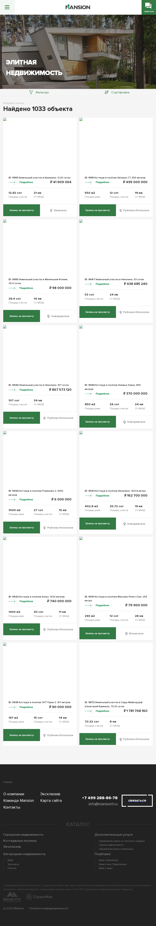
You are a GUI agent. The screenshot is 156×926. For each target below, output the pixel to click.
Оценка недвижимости (111, 845)
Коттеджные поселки (20, 841)
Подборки (102, 854)
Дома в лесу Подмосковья (113, 864)
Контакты (11, 807)
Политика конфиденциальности (48, 908)
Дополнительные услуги (114, 835)
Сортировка (120, 92)
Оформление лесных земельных (116, 849)
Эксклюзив (50, 794)
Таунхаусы (13, 864)
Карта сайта (51, 800)
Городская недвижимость (23, 835)
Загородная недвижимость (24, 854)
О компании (13, 794)
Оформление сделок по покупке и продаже (122, 841)
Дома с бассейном (108, 860)
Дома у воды (106, 868)
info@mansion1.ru (103, 804)
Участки (12, 868)
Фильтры (42, 92)
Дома (10, 860)
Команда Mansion (18, 800)
